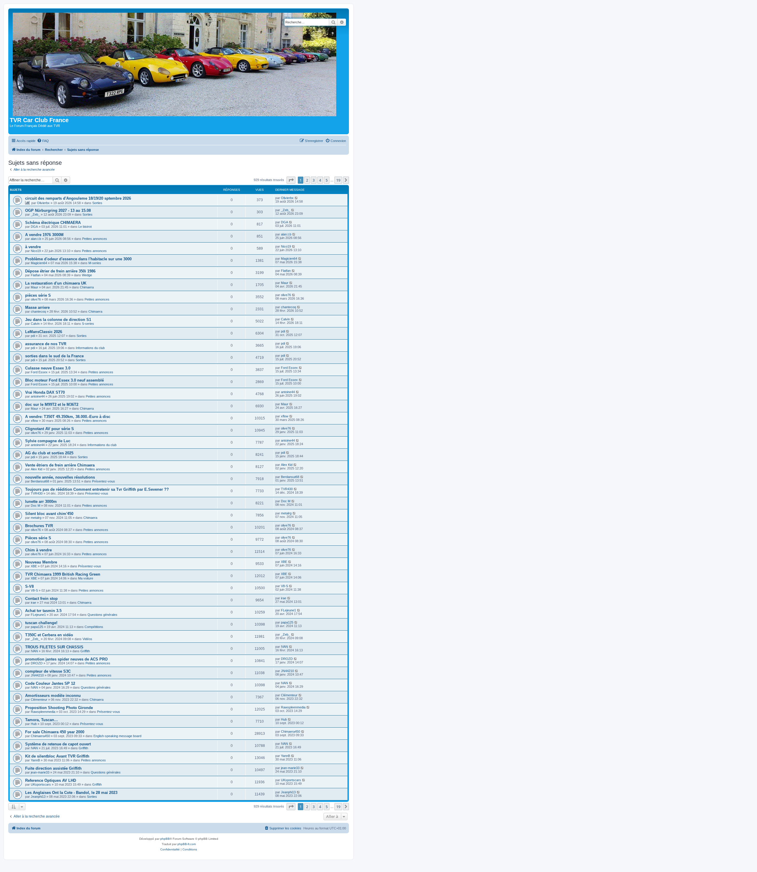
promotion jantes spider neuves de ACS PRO (66, 659)
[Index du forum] (176, 63)
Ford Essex (39, 372)
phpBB (165, 838)
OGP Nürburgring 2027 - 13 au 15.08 (58, 210)
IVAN (34, 651)
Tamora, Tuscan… (41, 720)
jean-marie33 (40, 772)
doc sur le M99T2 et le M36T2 (51, 404)
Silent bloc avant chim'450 (49, 513)
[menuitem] (43, 140)
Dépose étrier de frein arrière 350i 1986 (60, 271)
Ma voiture (85, 578)
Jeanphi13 (38, 796)
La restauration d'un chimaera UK (55, 283)
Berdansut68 (40, 481)
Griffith (85, 651)
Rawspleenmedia (43, 711)
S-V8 (29, 586)
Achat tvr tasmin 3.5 (43, 610)
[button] (291, 180)
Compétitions (94, 627)
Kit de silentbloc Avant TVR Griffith (57, 756)
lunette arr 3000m (41, 501)
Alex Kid (36, 469)
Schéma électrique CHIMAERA (53, 222)
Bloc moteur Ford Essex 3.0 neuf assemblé (64, 380)
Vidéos (87, 639)
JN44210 (37, 675)
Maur (34, 287)
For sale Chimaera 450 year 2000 (54, 732)
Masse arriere (37, 307)
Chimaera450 (40, 736)
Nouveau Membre (41, 562)
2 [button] (307, 180)
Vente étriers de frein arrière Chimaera (60, 465)
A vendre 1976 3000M (44, 234)
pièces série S (38, 295)
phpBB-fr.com (186, 844)
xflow (34, 420)
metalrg (36, 517)
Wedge (87, 275)
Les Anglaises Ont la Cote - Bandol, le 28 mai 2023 (71, 792)
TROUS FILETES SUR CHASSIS (54, 647)
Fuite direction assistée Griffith (53, 768)
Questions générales (102, 614)
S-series (88, 323)
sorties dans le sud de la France (54, 356)
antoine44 (38, 396)
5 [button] (327, 180)
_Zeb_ (35, 214)
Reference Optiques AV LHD (50, 780)
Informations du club (90, 348)
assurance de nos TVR (45, 344)
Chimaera (87, 287)
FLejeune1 (38, 614)
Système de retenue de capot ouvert (58, 744)
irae (33, 602)
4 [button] (320, 180)
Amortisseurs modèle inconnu (53, 695)
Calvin (35, 323)
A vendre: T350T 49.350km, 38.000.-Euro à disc (67, 416)
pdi (33, 336)
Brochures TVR (39, 526)
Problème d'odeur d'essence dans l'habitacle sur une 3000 (78, 259)
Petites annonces (94, 238)
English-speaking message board (117, 736)
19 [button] (338, 180)
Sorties (97, 203)
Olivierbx (43, 203)
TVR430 (37, 493)
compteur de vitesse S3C (48, 671)
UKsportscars (41, 784)
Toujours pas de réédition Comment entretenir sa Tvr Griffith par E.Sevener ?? (97, 489)
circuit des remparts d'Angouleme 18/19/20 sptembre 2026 (78, 198)
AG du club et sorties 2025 (49, 453)
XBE (34, 566)
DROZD (37, 663)
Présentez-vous (103, 481)
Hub (34, 724)
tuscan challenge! (41, 623)
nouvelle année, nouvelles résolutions (60, 477)
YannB (35, 760)
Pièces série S (38, 538)
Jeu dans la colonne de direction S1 (58, 319)
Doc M (35, 505)
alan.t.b (36, 238)
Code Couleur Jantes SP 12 (50, 683)
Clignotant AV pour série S (49, 429)
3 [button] (314, 180)
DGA (34, 226)
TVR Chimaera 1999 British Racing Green (62, 574)
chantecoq (38, 311)
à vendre (33, 247)
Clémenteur (39, 699)
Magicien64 (39, 263)
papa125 (37, 627)
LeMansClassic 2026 (43, 332)
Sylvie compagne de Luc (47, 441)
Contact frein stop (41, 598)
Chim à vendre (38, 550)
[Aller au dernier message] (296, 198)
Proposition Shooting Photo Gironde (59, 707)
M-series (94, 263)
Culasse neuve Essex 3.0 (47, 368)
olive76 (36, 299)
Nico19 (36, 251)
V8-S (34, 590)
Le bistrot (85, 226)
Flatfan (36, 275)
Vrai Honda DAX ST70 (45, 392)
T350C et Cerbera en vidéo (49, 635)
